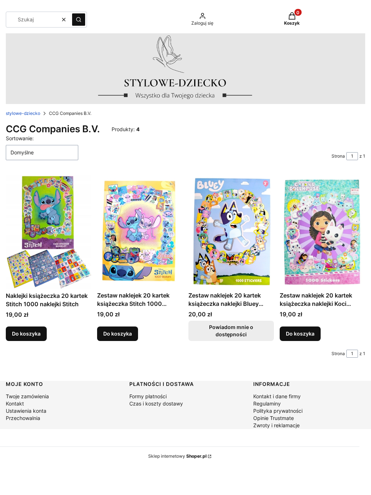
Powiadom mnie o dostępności (231, 330)
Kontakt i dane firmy (277, 396)
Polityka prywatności (278, 411)
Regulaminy (267, 403)
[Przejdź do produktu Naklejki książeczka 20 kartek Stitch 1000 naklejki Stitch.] (48, 232)
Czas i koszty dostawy (156, 403)
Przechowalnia (23, 418)
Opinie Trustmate (273, 418)
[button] (78, 19)
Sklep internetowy (177, 456)
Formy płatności (148, 396)
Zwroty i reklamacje (276, 425)
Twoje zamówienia (27, 396)
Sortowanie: (20, 138)
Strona (338, 156)
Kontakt (15, 403)
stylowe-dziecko (23, 113)
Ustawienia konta (26, 411)
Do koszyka (26, 333)
